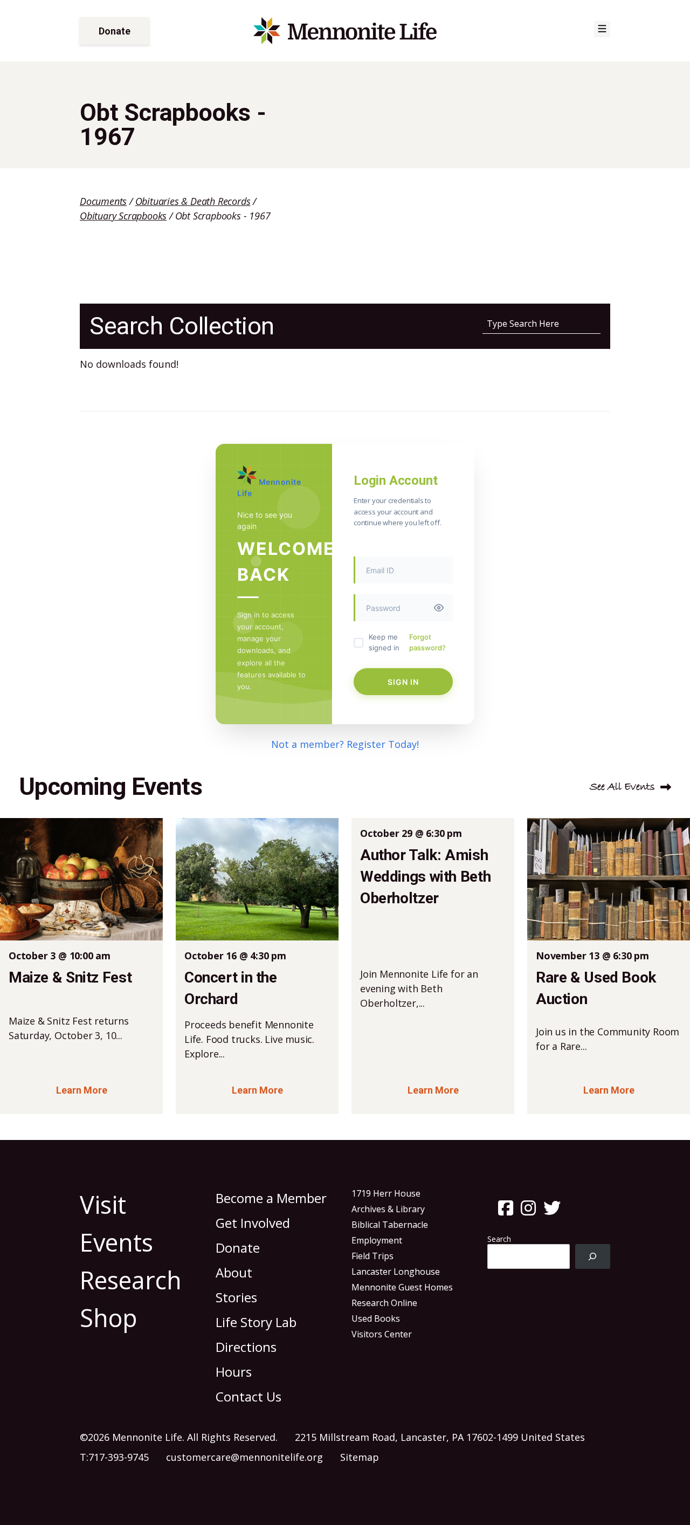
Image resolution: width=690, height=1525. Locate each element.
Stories (236, 1297)
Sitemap (359, 1457)
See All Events (622, 787)
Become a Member (271, 1198)
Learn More (81, 1090)
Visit (103, 1204)
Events (116, 1242)
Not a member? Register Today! (345, 744)
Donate (114, 31)
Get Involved (253, 1223)
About (234, 1272)
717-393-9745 (118, 1457)
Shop (108, 1317)
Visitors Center (381, 1334)
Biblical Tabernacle (389, 1225)
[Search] (592, 1256)
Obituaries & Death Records (193, 201)
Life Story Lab (256, 1322)
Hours (234, 1371)
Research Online (384, 1303)
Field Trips (372, 1256)
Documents (103, 201)
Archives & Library (388, 1209)
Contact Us (248, 1396)
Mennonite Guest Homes (402, 1287)
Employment (376, 1240)
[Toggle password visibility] (438, 607)
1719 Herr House (385, 1193)
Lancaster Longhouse (395, 1271)
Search (499, 1239)
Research (131, 1279)
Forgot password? (427, 642)
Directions (246, 1347)
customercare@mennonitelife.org (244, 1457)
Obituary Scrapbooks (123, 215)
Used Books (375, 1318)
